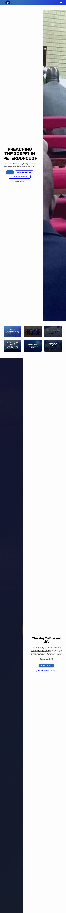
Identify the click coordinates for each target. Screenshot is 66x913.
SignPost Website (19, 181)
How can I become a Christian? (46, 670)
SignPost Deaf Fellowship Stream (19, 176)
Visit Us (10, 172)
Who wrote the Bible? (46, 665)
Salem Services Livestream (24, 172)
